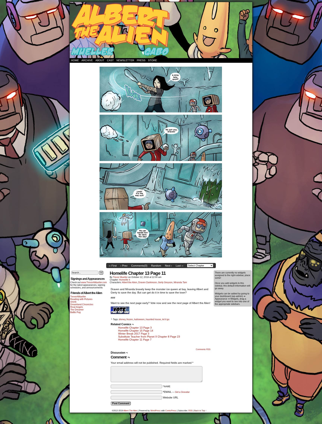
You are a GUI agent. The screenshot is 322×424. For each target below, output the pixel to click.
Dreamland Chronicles (81, 304)
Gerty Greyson (165, 282)
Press (141, 60)
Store (152, 60)
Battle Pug (75, 312)
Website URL (170, 397)
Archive (87, 60)
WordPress (155, 410)
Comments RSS (203, 349)
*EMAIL (176, 391)
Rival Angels (76, 307)
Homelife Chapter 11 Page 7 (134, 339)
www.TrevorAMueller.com (94, 282)
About (99, 60)
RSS (190, 410)
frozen (130, 319)
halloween (139, 319)
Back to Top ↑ (200, 410)
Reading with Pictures (81, 299)
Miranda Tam (180, 282)
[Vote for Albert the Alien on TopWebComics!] (120, 313)
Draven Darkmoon (147, 282)
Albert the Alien (129, 282)
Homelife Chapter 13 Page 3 (135, 327)
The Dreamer (77, 309)
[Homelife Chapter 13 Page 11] (161, 260)
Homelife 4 (124, 279)
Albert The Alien (130, 410)
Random (156, 265)
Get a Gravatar (182, 392)
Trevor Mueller (120, 277)
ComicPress (170, 410)
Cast (110, 60)
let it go (165, 319)
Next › (168, 265)
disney (122, 319)
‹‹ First (113, 265)
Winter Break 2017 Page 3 (133, 333)
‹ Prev (123, 265)
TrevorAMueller (78, 296)
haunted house (153, 319)
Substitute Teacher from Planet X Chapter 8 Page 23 (149, 336)
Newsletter (125, 60)
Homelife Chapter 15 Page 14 (135, 330)
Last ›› (179, 265)
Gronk (73, 302)
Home (75, 60)
